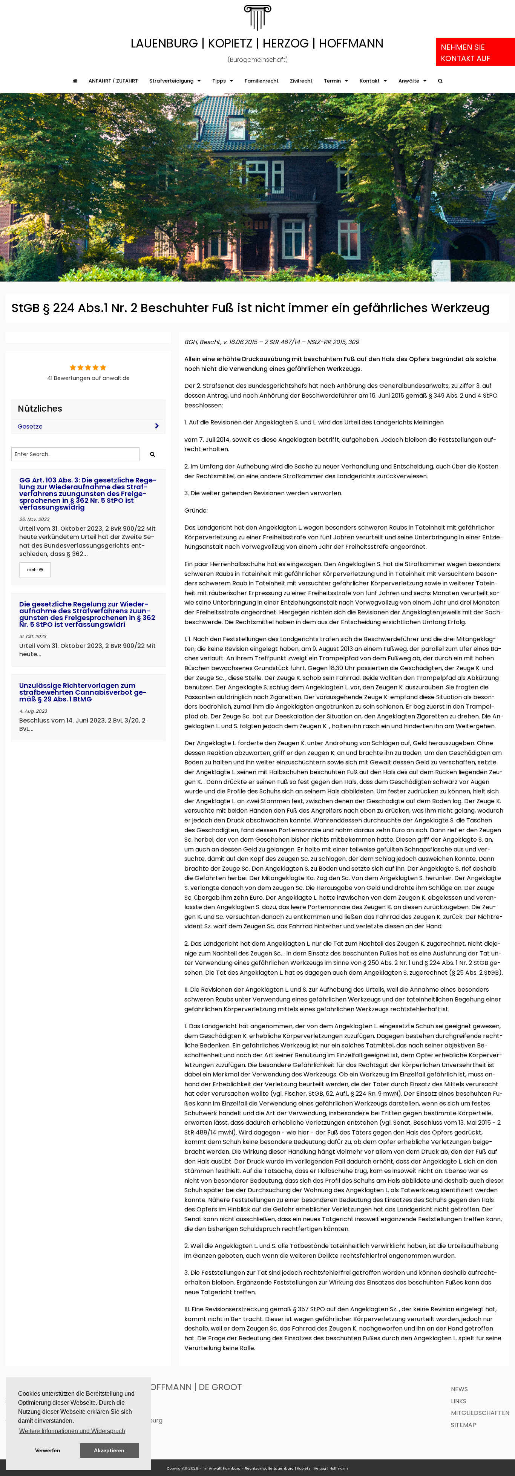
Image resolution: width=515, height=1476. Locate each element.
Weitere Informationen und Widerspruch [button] (72, 1431)
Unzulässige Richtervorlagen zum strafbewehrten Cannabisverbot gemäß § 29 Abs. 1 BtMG (83, 692)
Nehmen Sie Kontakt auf (465, 53)
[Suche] (440, 80)
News (459, 1389)
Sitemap (463, 1425)
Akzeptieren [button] (109, 1450)
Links (458, 1401)
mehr (33, 570)
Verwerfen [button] (47, 1450)
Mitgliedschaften (480, 1413)
